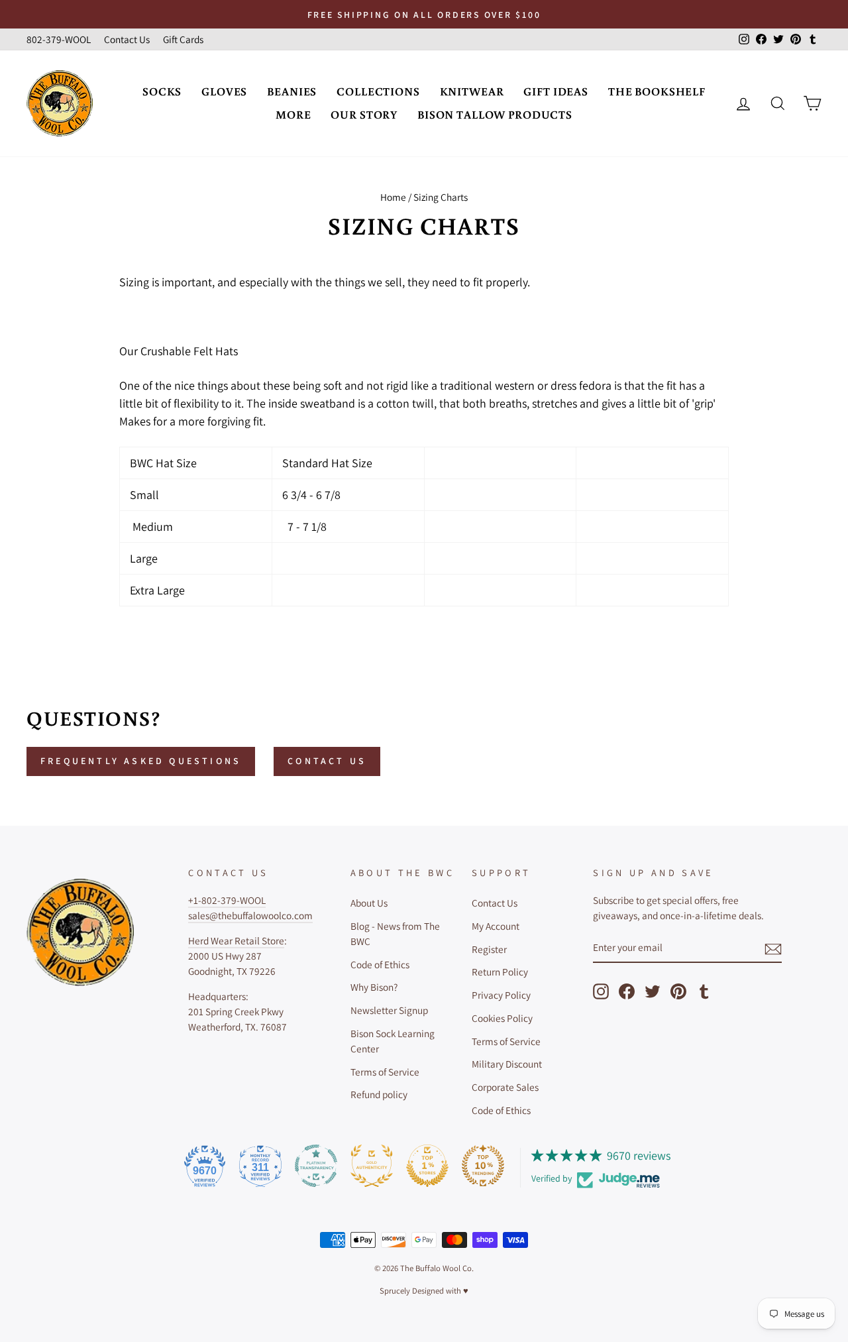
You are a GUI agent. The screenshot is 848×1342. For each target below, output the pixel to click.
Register (489, 949)
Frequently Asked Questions (140, 761)
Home (393, 196)
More (293, 114)
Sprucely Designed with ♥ (424, 1290)
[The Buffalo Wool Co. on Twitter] (653, 991)
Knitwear (472, 91)
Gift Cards (183, 39)
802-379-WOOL (58, 39)
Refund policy (378, 1094)
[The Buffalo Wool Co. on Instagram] (601, 991)
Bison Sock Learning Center (392, 1041)
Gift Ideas (555, 91)
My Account (495, 925)
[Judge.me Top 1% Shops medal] (427, 1166)
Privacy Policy (501, 994)
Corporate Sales (505, 1086)
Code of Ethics (379, 964)
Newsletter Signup (389, 1010)
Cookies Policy (502, 1018)
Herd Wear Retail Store (236, 940)
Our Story (364, 114)
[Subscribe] (773, 948)
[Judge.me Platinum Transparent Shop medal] (316, 1166)
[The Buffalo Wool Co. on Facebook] (627, 991)
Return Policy (500, 971)
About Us (369, 902)
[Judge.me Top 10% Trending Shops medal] (483, 1166)
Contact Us (127, 39)
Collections (378, 91)
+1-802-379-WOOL (227, 900)
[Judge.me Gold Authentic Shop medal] (371, 1166)
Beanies (292, 91)
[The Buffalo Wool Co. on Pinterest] (678, 991)
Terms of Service (384, 1071)
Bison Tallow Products (494, 114)
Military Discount (507, 1063)
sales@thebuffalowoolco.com (250, 915)
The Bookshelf (657, 91)
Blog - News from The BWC (395, 933)
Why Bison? (374, 986)
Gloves (224, 91)
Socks (162, 91)
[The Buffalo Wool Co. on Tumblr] (704, 991)
